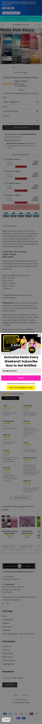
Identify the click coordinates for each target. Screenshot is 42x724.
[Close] (39, 335)
